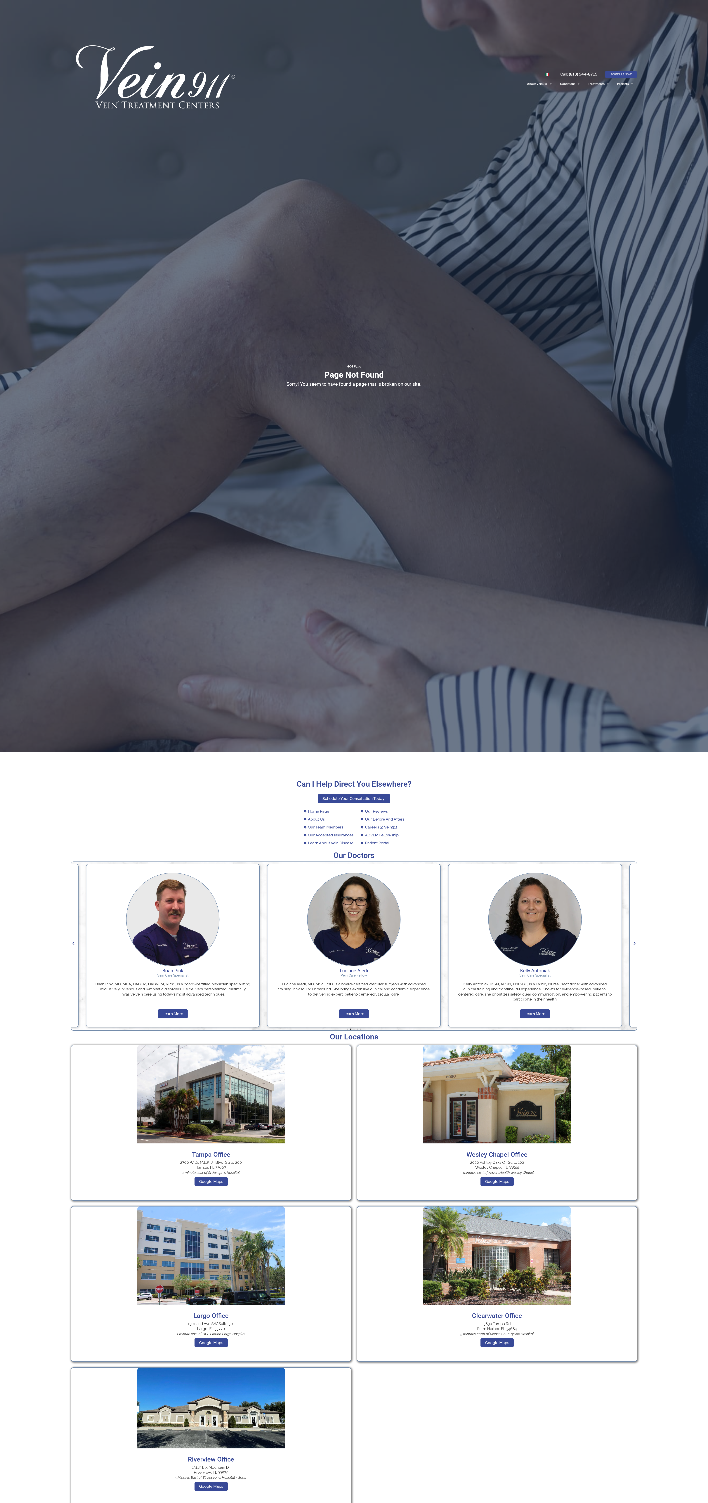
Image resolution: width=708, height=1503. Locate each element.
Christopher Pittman (535, 970)
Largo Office (211, 1316)
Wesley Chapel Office (496, 1154)
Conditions (567, 84)
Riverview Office (211, 1459)
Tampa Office (211, 1154)
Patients (623, 84)
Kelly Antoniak (173, 970)
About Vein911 (537, 84)
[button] (73, 943)
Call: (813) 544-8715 (578, 74)
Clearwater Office (497, 1316)
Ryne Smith (354, 970)
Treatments (596, 84)
